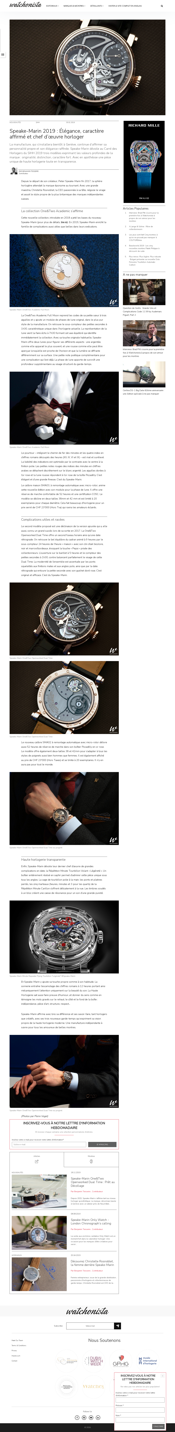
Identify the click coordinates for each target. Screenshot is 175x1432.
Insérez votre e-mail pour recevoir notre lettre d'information (38, 1139)
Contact (14, 1361)
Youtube (91, 1417)
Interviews (17, 1255)
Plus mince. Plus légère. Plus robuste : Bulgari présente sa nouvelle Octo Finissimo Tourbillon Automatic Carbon (145, 260)
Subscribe (58, 1326)
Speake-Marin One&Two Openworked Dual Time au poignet (36, 847)
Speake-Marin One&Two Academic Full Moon (29, 309)
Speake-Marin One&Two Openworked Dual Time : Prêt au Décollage (93, 1182)
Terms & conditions (19, 1345)
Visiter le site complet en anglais (125, 6)
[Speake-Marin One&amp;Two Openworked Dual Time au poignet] (64, 808)
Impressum (16, 1356)
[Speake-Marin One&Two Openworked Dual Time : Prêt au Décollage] (39, 1191)
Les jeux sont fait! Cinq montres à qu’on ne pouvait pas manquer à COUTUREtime (143, 237)
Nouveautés (15, 122)
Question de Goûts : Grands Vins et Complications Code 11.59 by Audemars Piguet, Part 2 (142, 312)
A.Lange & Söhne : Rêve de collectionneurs (141, 228)
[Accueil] (27, 4)
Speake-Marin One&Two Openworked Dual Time (31, 658)
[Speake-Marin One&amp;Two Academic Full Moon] (64, 270)
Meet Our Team (17, 1340)
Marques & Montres (74, 6)
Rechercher (161, 6)
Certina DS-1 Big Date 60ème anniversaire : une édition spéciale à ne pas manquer (143, 392)
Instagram (84, 1417)
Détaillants (96, 6)
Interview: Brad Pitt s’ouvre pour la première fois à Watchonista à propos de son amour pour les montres (144, 217)
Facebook (77, 1417)
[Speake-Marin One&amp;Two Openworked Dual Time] (64, 619)
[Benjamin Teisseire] (14, 171)
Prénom (120, 1405)
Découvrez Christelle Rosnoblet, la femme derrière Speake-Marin (92, 1263)
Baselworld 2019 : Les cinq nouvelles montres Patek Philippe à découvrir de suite (144, 248)
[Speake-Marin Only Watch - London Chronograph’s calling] (39, 1232)
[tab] (37, 1159)
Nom (118, 1415)
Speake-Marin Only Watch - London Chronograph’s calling (91, 1222)
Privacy (14, 1350)
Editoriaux (51, 6)
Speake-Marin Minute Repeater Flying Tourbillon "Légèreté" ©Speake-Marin (42, 976)
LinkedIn (98, 1417)
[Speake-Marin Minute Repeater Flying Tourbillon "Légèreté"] (64, 936)
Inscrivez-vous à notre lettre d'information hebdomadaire (64, 1125)
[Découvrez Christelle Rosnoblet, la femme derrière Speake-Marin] (39, 1274)
